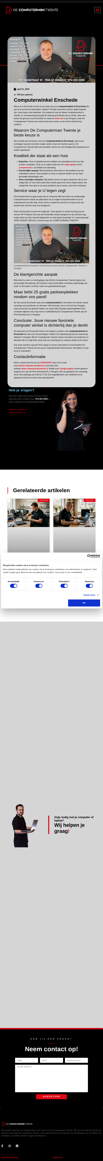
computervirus (26, 167)
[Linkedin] (17, 1146)
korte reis (59, 118)
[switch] (38, 586)
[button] (97, 10)
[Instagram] (9, 1146)
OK (84, 603)
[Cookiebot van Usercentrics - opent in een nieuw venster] (89, 556)
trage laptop (70, 164)
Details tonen (89, 595)
